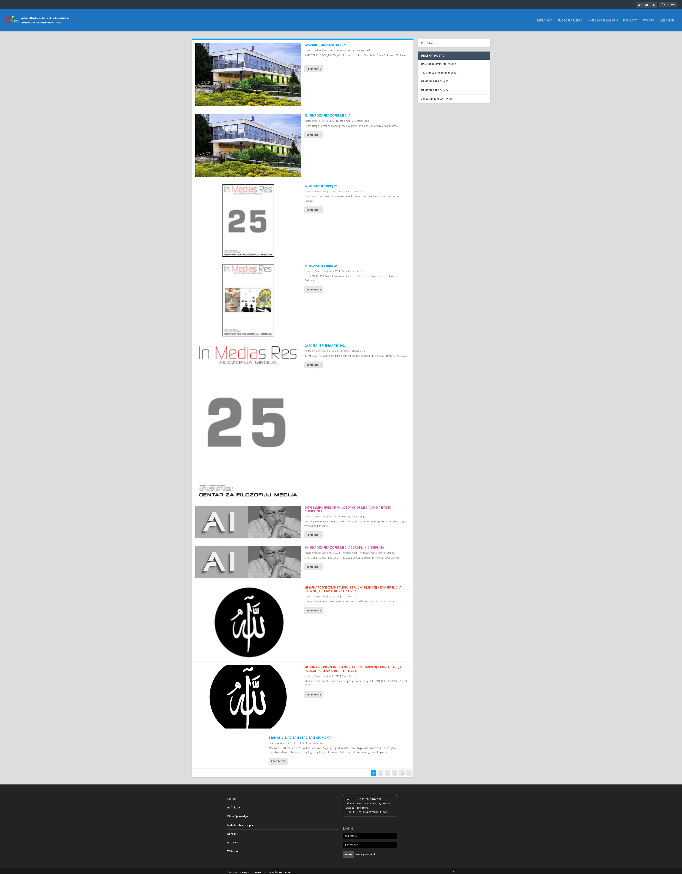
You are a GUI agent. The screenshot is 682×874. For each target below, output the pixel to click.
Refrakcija (544, 20)
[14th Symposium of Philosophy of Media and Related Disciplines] (248, 522)
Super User (320, 191)
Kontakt (630, 20)
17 (401, 773)
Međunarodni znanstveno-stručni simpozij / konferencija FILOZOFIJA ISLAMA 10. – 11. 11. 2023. (353, 589)
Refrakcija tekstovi (315, 742)
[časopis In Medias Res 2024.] (248, 421)
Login (348, 854)
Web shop (667, 20)
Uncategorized (362, 50)
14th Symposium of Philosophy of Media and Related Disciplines (347, 509)
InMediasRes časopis (603, 20)
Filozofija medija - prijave (354, 516)
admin (318, 50)
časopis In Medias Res (353, 191)
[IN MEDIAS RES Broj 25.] (248, 220)
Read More (314, 68)
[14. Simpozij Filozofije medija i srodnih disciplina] (248, 562)
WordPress (285, 872)
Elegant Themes (251, 872)
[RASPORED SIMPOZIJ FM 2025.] (248, 74)
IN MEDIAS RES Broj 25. (321, 186)
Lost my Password (365, 854)
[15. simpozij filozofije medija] (248, 145)
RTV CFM (648, 20)
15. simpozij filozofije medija (327, 115)
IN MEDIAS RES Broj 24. (321, 266)
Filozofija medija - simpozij (381, 552)
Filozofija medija (570, 20)
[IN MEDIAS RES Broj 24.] (248, 300)
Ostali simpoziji (349, 596)
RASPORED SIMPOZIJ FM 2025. (325, 45)
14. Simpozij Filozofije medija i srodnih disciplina (344, 547)
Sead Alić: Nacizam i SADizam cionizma (300, 738)
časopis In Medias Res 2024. (325, 345)
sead (317, 120)
